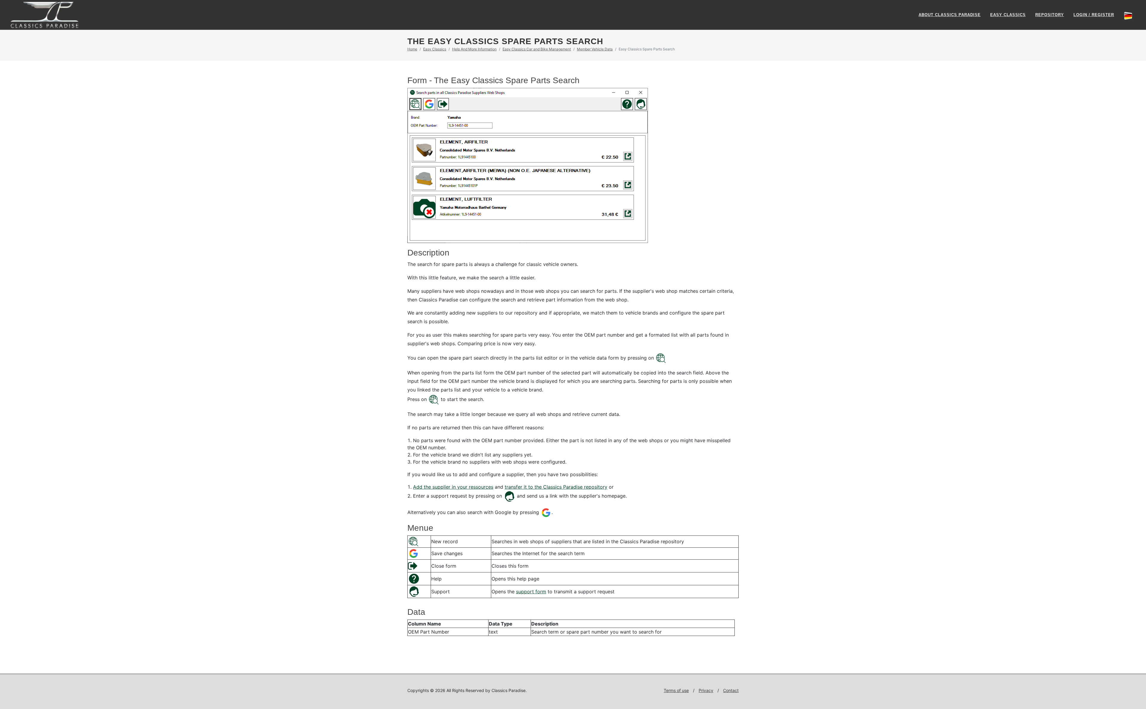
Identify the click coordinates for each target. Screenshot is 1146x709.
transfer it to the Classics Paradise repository (556, 487)
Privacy (706, 690)
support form (531, 592)
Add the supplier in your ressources (453, 487)
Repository (1049, 15)
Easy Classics (1008, 15)
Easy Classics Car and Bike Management (537, 49)
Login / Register (1093, 15)
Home (412, 49)
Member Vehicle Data (595, 49)
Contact (731, 690)
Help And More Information (474, 49)
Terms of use (676, 690)
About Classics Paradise (950, 15)
